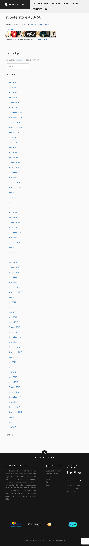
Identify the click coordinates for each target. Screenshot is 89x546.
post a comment (40, 39)
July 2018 (12, 362)
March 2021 (13, 217)
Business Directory (53, 471)
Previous (9, 29)
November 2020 (15, 237)
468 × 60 (33, 24)
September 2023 (15, 187)
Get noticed (71, 491)
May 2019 (12, 312)
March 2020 (13, 262)
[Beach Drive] (15, 4)
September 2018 (15, 352)
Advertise (37, 9)
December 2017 (15, 397)
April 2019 (13, 317)
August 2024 (13, 132)
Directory (55, 3)
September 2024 (15, 127)
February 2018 (14, 387)
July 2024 (12, 137)
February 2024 (14, 162)
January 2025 (14, 107)
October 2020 (14, 242)
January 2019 (14, 332)
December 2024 (15, 112)
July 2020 (12, 252)
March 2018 (13, 382)
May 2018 (12, 372)
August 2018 (13, 357)
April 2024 (13, 152)
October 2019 (14, 287)
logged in (19, 60)
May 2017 (12, 427)
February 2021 (14, 222)
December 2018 (15, 337)
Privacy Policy (60, 541)
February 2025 (14, 102)
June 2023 (12, 202)
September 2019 (15, 292)
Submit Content (73, 488)
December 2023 (15, 172)
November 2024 (15, 117)
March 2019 (13, 322)
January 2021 (14, 227)
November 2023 (15, 177)
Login (48, 485)
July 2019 (12, 302)
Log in (11, 442)
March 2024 (13, 157)
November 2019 (15, 282)
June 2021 (12, 207)
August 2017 (13, 417)
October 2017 (14, 407)
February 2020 (14, 267)
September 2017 (15, 412)
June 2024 (12, 142)
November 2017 (15, 402)
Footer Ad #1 (44, 24)
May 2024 (12, 147)
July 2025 (12, 87)
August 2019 (13, 297)
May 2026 (12, 82)
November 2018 (15, 342)
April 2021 (13, 212)
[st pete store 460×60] (30, 34)
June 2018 (12, 367)
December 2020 (15, 232)
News (65, 3)
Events (75, 3)
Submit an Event (73, 486)
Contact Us (50, 476)
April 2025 (13, 92)
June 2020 (12, 257)
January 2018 (14, 392)
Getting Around (40, 3)
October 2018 (14, 347)
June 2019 (12, 307)
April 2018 (13, 377)
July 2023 (12, 197)
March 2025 (13, 97)
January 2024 (14, 167)
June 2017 (12, 422)
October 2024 (14, 122)
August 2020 (13, 247)
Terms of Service (46, 541)
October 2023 (14, 182)
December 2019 (15, 277)
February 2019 (14, 327)
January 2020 (14, 272)
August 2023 (13, 192)
